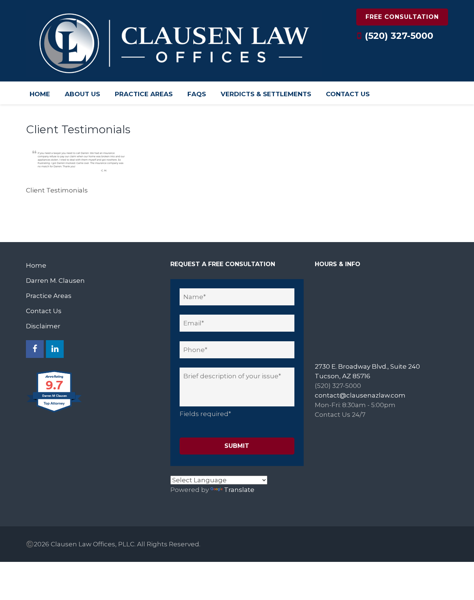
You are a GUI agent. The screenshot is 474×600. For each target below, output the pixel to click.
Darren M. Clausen (55, 280)
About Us (82, 94)
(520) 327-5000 (399, 36)
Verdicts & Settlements (266, 94)
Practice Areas (144, 94)
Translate (239, 489)
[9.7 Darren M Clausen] (54, 412)
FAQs (196, 94)
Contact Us (348, 94)
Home (40, 94)
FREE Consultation (402, 16)
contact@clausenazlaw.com (360, 395)
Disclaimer (43, 326)
